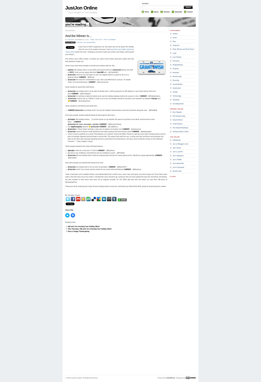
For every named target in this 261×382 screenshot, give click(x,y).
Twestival (176, 100)
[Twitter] (68, 199)
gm (84, 42)
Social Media (177, 84)
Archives (167, 12)
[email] (78, 199)
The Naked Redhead (180, 128)
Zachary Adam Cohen (181, 132)
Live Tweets (177, 57)
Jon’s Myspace (178, 156)
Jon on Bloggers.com (180, 144)
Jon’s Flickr (177, 148)
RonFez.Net (177, 76)
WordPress (171, 378)
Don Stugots (177, 112)
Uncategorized (178, 104)
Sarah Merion (178, 120)
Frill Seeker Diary (179, 116)
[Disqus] (116, 269)
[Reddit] (109, 199)
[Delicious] (93, 199)
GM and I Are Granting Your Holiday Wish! (84, 226)
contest (79, 42)
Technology (177, 96)
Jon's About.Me (178, 163)
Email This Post (96, 39)
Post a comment (110, 39)
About (156, 12)
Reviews (176, 73)
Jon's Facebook (178, 167)
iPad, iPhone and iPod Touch (183, 49)
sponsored (90, 42)
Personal (176, 61)
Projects (176, 69)
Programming (178, 65)
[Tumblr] (114, 199)
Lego (174, 53)
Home (147, 12)
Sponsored (177, 88)
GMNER (144, 96)
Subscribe (178, 12)
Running (176, 80)
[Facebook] (73, 199)
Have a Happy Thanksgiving (78, 231)
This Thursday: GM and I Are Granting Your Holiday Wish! (90, 229)
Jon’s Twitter (177, 160)
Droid (175, 38)
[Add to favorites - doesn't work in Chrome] (83, 199)
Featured (176, 45)
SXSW (175, 92)
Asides (175, 34)
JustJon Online (81, 8)
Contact (190, 12)
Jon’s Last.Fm (178, 152)
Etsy (174, 41)
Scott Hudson (178, 124)
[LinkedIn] (104, 199)
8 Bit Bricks (177, 140)
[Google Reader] (99, 199)
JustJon (71, 39)
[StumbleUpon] (88, 199)
